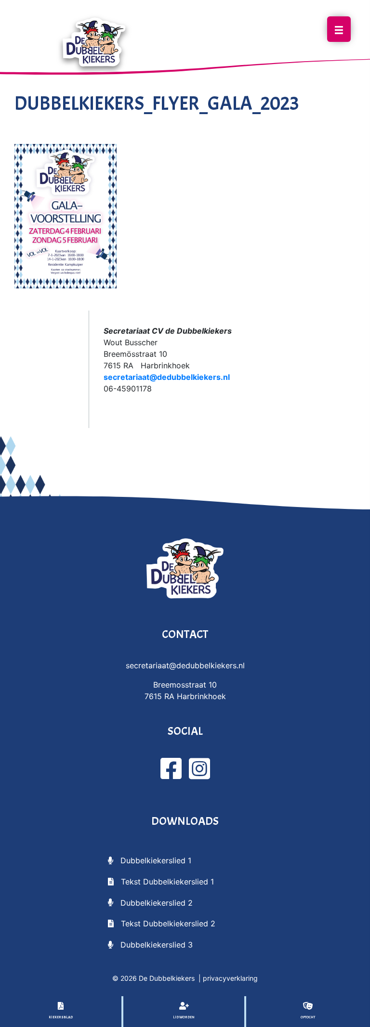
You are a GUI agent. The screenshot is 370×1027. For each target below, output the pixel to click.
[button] (149, 860)
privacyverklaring (230, 978)
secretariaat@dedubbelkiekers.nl (167, 377)
